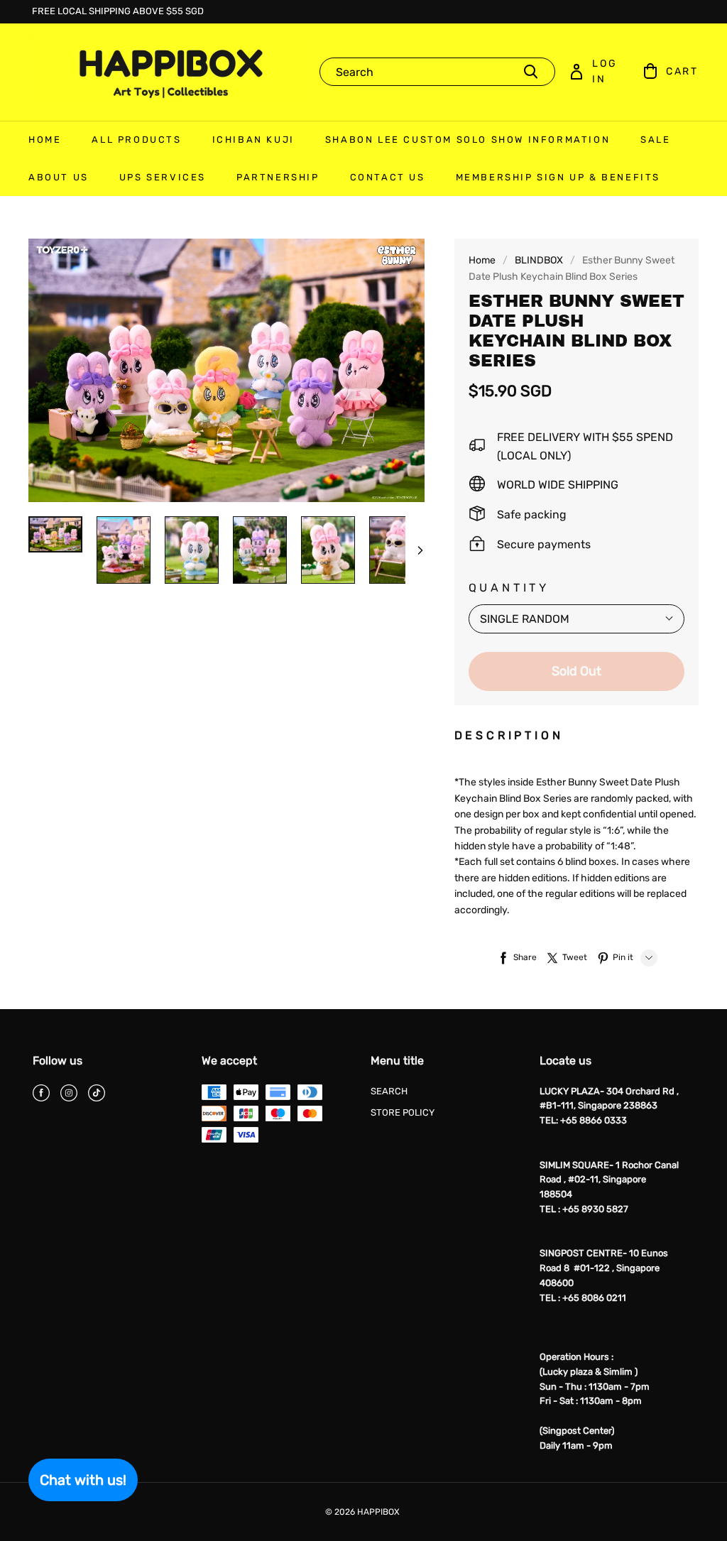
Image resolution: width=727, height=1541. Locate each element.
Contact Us (387, 177)
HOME (44, 139)
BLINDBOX (539, 260)
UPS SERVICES (162, 177)
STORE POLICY (402, 1112)
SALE (655, 139)
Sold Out (576, 671)
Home (482, 260)
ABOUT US (58, 177)
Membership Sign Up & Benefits (558, 177)
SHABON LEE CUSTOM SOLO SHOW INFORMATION (467, 139)
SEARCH (389, 1091)
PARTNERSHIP (277, 177)
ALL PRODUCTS (136, 139)
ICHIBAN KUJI (253, 139)
